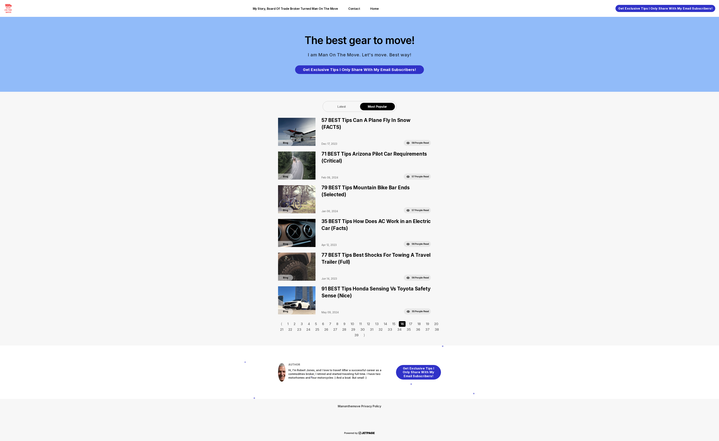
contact (354, 8)
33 (390, 329)
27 (335, 329)
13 (377, 324)
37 (427, 329)
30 (362, 329)
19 (427, 324)
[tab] (341, 106)
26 (326, 329)
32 (380, 329)
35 (408, 329)
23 (299, 329)
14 (385, 324)
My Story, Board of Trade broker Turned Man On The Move (295, 8)
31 (371, 329)
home (374, 8)
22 (290, 329)
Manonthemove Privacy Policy (359, 406)
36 (418, 329)
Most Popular (377, 106)
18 (419, 324)
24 (308, 329)
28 (344, 329)
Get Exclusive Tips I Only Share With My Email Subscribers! (665, 8)
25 (317, 329)
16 (402, 324)
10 (352, 324)
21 (281, 329)
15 (393, 324)
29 (353, 329)
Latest (341, 106)
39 (356, 335)
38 (437, 329)
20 (436, 324)
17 (410, 324)
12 (368, 324)
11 (360, 324)
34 (399, 329)
